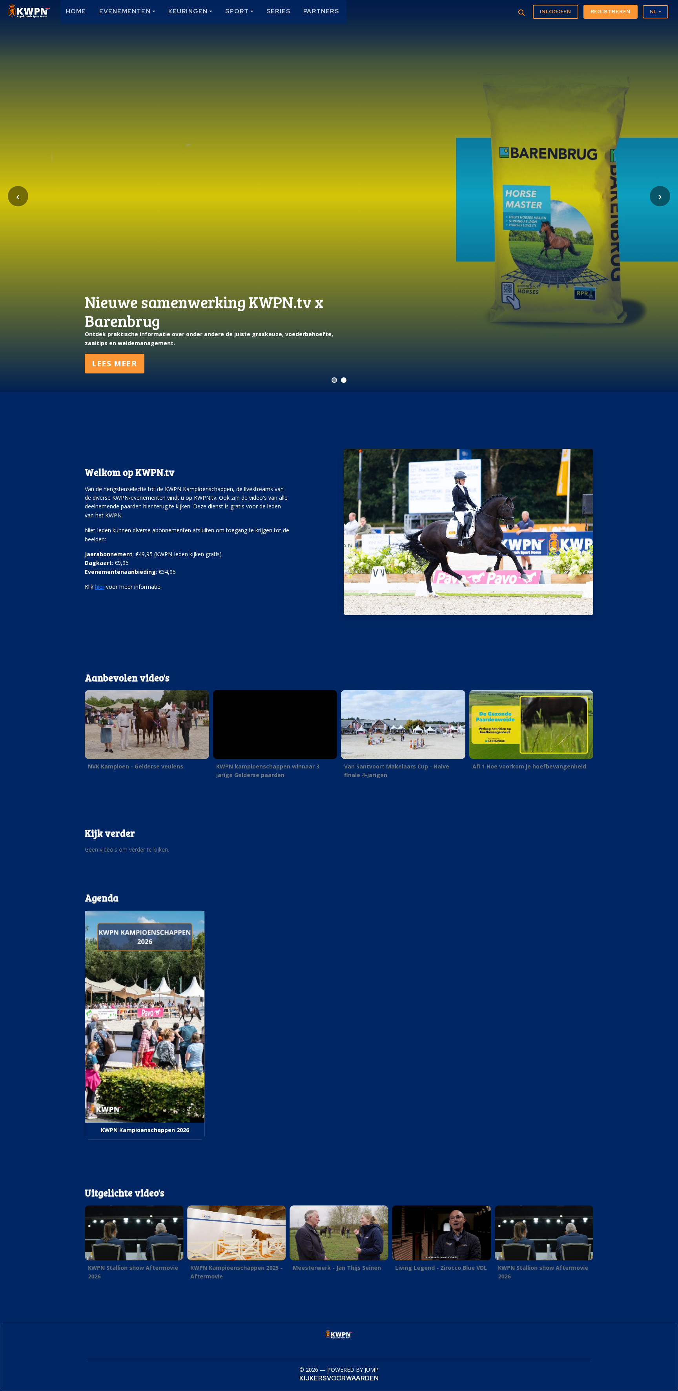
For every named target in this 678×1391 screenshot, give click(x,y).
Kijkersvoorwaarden (339, 1378)
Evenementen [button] (125, 11)
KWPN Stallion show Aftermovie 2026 (133, 1272)
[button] (147, 732)
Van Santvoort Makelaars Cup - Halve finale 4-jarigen (396, 771)
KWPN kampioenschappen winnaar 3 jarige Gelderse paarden (267, 771)
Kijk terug (116, 363)
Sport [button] (237, 11)
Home (76, 11)
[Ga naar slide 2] (343, 380)
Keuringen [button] (188, 11)
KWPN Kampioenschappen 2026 (145, 1130)
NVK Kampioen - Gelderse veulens (135, 766)
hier (99, 586)
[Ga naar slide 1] (334, 380)
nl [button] (654, 11)
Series (278, 11)
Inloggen (555, 11)
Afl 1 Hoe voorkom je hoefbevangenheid (529, 766)
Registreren (611, 11)
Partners (321, 11)
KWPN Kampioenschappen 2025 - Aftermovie (236, 1272)
